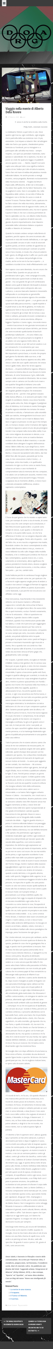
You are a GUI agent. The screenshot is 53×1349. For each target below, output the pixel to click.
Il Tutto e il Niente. (18, 1295)
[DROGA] (26, 36)
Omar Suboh (12, 1305)
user (23, 117)
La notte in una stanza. (20, 1289)
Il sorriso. (14, 1299)
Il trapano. (15, 1292)
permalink (23, 1305)
